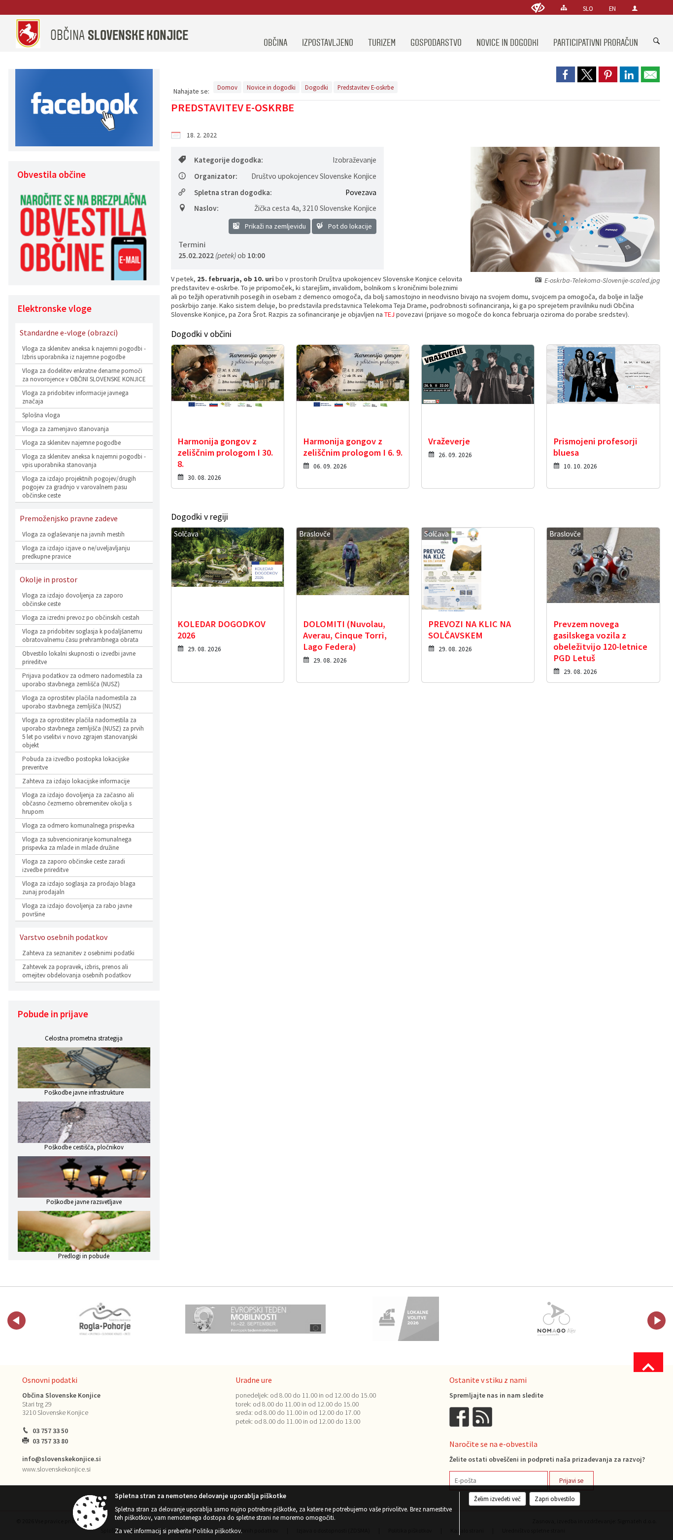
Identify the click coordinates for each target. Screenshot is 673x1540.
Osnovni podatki (49, 1380)
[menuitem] (275, 33)
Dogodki (316, 87)
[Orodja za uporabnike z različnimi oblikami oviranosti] (538, 7)
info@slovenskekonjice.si (61, 1459)
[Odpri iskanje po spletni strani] (656, 41)
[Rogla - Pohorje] (105, 1319)
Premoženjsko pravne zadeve (69, 518)
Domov (227, 87)
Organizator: (215, 176)
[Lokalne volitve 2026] (406, 1319)
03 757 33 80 (50, 1441)
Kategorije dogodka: (228, 160)
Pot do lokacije (349, 226)
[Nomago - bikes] (556, 1319)
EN (612, 8)
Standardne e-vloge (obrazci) (69, 332)
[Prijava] (635, 8)
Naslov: (206, 208)
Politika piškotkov (217, 1531)
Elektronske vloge (54, 308)
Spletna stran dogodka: (233, 192)
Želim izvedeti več (497, 1499)
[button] (16, 1320)
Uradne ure (254, 1380)
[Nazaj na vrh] (648, 1362)
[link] (565, 74)
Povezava (360, 192)
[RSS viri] (483, 1416)
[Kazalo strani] (564, 7)
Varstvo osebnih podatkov (63, 937)
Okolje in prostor (48, 579)
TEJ (389, 314)
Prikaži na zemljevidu (274, 226)
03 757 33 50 (50, 1431)
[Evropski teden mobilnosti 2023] (255, 1319)
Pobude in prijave (52, 1014)
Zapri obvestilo (555, 1499)
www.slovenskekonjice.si (56, 1469)
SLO (588, 8)
